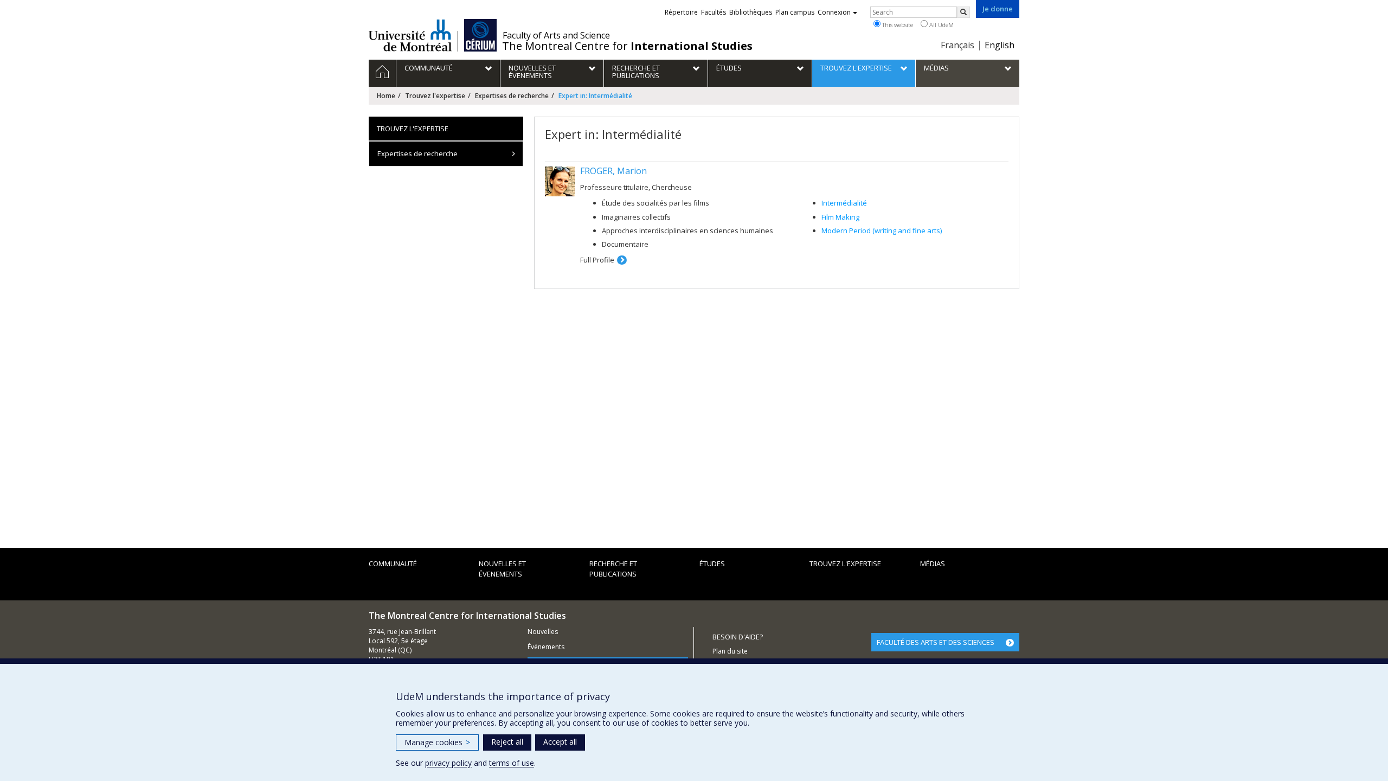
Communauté (393, 563)
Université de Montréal (410, 35)
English (999, 45)
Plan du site (730, 651)
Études (712, 563)
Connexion (834, 12)
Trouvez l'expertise (435, 95)
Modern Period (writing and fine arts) (881, 230)
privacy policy (448, 763)
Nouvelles (543, 631)
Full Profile (597, 260)
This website (897, 25)
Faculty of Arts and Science (556, 35)
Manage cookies (437, 742)
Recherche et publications (613, 569)
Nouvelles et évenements (502, 569)
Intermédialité (844, 203)
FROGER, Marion (613, 171)
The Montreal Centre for (627, 46)
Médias (932, 563)
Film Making (840, 217)
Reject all (507, 742)
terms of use (511, 763)
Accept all (560, 742)
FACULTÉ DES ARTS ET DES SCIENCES (935, 642)
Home (386, 95)
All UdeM (941, 25)
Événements (546, 646)
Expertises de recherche (512, 95)
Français (957, 45)
